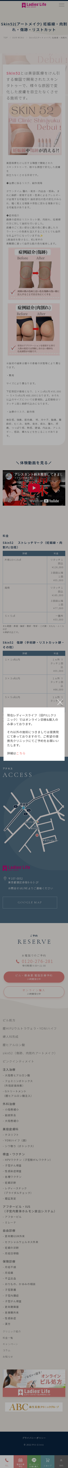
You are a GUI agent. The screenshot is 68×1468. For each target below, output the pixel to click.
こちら (21, 753)
